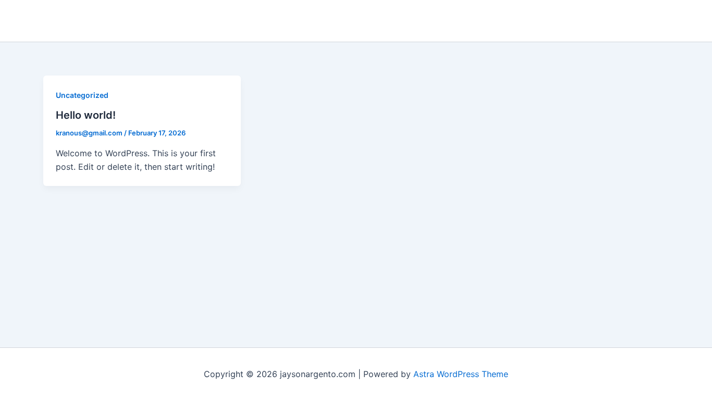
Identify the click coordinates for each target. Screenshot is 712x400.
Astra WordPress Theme (460, 374)
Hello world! (86, 115)
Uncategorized (82, 95)
